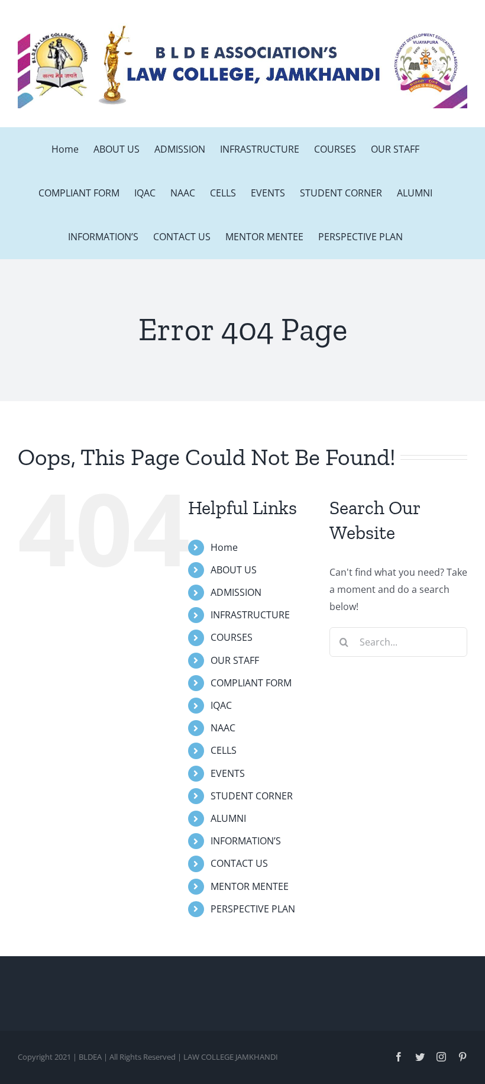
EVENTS (228, 773)
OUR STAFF (235, 660)
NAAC (223, 727)
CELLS (224, 750)
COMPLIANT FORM (251, 682)
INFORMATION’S (246, 840)
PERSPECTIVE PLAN (253, 908)
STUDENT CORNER (252, 795)
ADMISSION (236, 592)
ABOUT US (234, 569)
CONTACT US (239, 863)
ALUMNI (228, 818)
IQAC (221, 705)
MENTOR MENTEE (250, 886)
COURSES (232, 637)
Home (224, 547)
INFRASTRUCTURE (250, 614)
